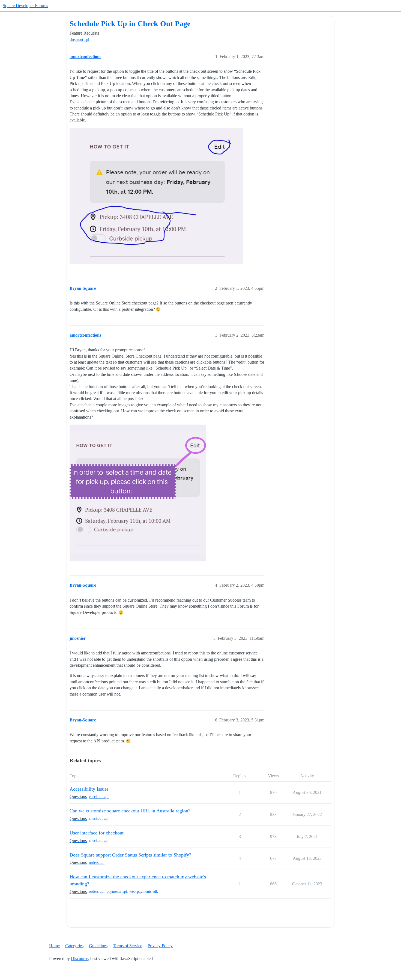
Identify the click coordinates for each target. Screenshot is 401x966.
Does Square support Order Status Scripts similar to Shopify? (130, 855)
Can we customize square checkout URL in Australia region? (130, 810)
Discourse (79, 958)
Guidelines (98, 945)
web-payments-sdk (143, 891)
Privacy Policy (160, 945)
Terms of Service (127, 945)
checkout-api (79, 40)
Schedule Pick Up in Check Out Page (130, 23)
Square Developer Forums (25, 5)
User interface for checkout (97, 833)
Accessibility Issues (89, 789)
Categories (74, 945)
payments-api (117, 891)
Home (54, 945)
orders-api (96, 863)
